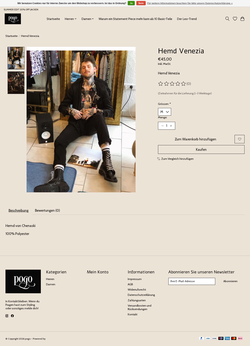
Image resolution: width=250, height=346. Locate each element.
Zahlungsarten (137, 300)
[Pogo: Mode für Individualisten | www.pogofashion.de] (13, 18)
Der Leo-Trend (187, 19)
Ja (131, 3)
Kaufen (201, 149)
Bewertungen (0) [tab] (47, 210)
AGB (130, 284)
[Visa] (208, 339)
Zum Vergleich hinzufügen (177, 159)
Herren (50, 279)
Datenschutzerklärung (141, 295)
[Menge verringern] (162, 125)
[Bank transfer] (214, 339)
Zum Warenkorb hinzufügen (195, 139)
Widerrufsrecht (137, 289)
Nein (141, 3)
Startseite (53, 19)
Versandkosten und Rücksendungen (139, 307)
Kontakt (132, 314)
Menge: (162, 117)
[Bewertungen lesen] (172, 83)
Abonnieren (230, 281)
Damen (50, 284)
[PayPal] (201, 339)
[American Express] (227, 339)
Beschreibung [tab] (19, 210)
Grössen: (164, 104)
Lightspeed (52, 338)
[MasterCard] (233, 339)
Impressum (135, 279)
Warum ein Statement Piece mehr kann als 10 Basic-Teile (135, 19)
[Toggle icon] (227, 18)
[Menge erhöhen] (171, 125)
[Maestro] (220, 339)
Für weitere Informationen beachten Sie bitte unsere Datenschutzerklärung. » (190, 3)
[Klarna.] (240, 339)
